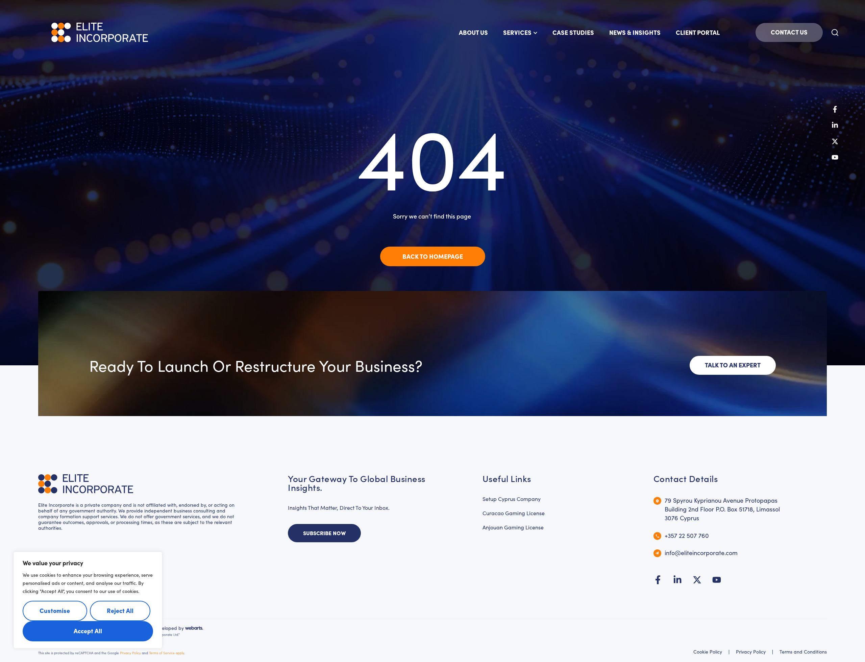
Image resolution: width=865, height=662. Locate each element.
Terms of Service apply (166, 652)
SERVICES (517, 32)
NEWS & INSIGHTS (635, 32)
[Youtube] (835, 157)
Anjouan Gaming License (513, 527)
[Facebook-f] (835, 109)
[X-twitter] (835, 141)
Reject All (120, 610)
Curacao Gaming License (514, 513)
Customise (55, 610)
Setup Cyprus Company (512, 499)
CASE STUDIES (573, 32)
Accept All (88, 630)
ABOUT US (473, 32)
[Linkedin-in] (835, 125)
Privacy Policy (130, 652)
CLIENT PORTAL (698, 32)
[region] (88, 600)
